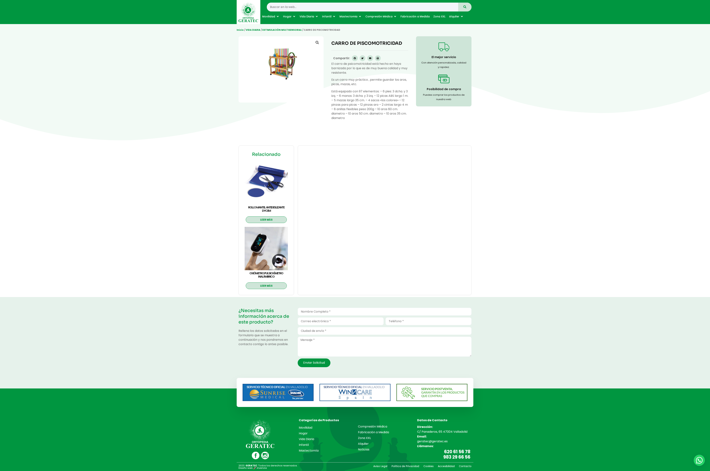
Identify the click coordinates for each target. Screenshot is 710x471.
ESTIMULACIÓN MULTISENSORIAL (282, 29)
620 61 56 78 (457, 452)
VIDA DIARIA (253, 29)
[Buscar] (464, 7)
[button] (270, 16)
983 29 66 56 (456, 457)
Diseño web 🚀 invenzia (253, 468)
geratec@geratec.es (432, 441)
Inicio (240, 29)
